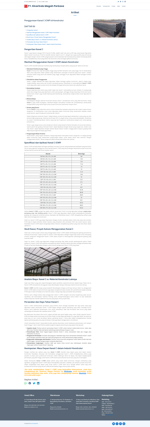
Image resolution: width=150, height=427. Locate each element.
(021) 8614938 (40, 405)
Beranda (98, 6)
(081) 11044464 (84, 407)
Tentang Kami (106, 6)
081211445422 (108, 411)
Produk (113, 6)
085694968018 (110, 403)
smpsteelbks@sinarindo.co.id (60, 409)
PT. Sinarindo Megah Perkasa (45, 6)
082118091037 (109, 409)
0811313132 (108, 401)
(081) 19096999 (93, 407)
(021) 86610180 (32, 405)
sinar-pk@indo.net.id (31, 1)
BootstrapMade (34, 423)
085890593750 (109, 414)
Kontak (123, 6)
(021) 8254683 (57, 407)
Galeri (118, 6)
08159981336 (108, 405)
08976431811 (108, 407)
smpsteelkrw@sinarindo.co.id (86, 409)
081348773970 (109, 413)
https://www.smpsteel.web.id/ (84, 403)
